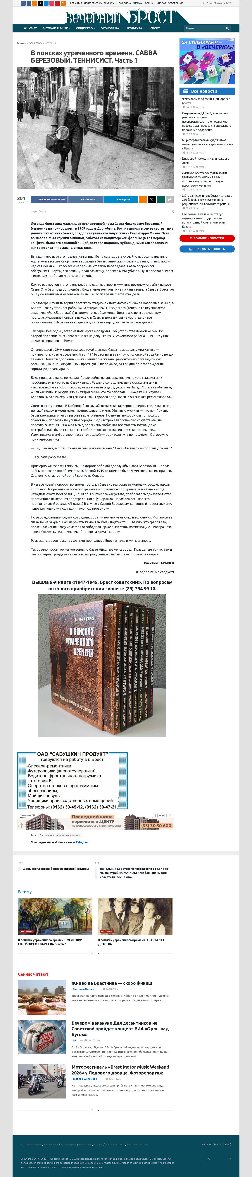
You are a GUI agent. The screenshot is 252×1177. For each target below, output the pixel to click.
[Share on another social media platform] (170, 199)
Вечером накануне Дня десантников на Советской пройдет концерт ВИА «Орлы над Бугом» (120, 1029)
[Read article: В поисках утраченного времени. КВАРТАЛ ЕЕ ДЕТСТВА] (135, 916)
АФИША (149, 3)
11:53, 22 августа (194, 230)
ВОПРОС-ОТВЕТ (115, 1144)
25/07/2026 (114, 1078)
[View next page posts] (98, 953)
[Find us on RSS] (63, 3)
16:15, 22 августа (194, 107)
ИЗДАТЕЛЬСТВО (93, 3)
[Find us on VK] (29, 3)
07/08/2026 (111, 989)
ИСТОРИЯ (50, 43)
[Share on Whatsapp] (161, 199)
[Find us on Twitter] (40, 3)
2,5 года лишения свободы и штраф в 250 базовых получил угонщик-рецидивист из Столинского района (207, 200)
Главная (21, 43)
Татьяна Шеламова (85, 1078)
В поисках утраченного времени (60, 835)
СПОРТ (155, 28)
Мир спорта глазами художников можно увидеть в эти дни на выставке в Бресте (207, 144)
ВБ (74, 1040)
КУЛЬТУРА (134, 28)
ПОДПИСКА (125, 3)
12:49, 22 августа (194, 208)
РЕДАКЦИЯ (76, 3)
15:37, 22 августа (194, 134)
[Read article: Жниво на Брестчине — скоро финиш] (42, 997)
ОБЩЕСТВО (84, 28)
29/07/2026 (93, 1040)
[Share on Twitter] (152, 199)
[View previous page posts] (92, 953)
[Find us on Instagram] (51, 3)
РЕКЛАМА (109, 3)
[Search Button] (227, 28)
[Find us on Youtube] (57, 3)
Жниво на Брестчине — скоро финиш (112, 983)
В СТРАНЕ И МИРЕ (55, 28)
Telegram (82, 842)
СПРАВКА (138, 3)
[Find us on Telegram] (46, 3)
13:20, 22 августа (194, 189)
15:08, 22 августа (194, 152)
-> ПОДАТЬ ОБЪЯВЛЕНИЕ (169, 3)
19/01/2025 (38, 211)
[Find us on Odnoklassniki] (34, 3)
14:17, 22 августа (194, 167)
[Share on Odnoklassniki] (143, 199)
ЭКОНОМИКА (110, 28)
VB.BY (33, 28)
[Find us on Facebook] (23, 3)
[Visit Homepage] (126, 15)
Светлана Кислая (83, 989)
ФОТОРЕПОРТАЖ (137, 1144)
